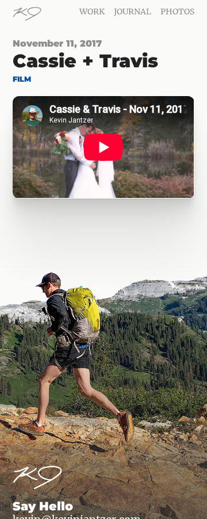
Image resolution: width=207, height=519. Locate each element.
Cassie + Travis (85, 60)
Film (22, 79)
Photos (177, 11)
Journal (132, 11)
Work (92, 11)
